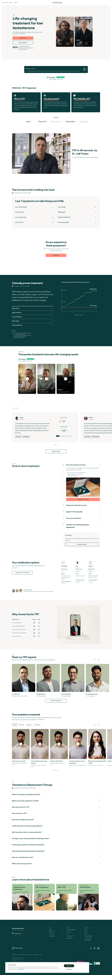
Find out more (23, 38)
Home (85, 929)
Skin (68, 933)
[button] (13, 408)
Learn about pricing (81, 544)
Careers (40, 954)
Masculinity (69, 938)
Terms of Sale (29, 954)
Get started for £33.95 (83, 499)
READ (15, 2)
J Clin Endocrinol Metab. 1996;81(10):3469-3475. (22, 335)
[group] (22, 897)
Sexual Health (70, 936)
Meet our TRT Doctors (56, 700)
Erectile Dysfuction (71, 929)
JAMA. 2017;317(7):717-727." (19, 337)
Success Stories (88, 938)
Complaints (35, 954)
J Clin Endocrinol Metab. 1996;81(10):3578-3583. (22, 333)
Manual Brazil (87, 940)
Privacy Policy (14, 954)
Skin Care (51, 933)
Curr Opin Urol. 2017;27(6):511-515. (20, 334)
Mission (86, 931)
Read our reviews (56, 451)
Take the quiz (56, 255)
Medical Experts (88, 936)
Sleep (50, 929)
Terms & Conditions (22, 954)
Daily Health (52, 936)
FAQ (85, 933)
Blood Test (51, 931)
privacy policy (21, 969)
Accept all (68, 965)
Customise (69, 969)
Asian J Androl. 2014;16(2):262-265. (20, 336)
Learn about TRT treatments (22, 572)
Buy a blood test (23, 42)
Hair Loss (69, 931)
